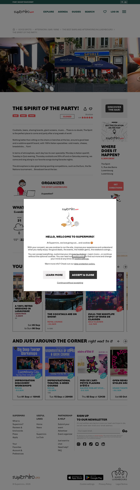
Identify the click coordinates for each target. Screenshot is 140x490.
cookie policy (78, 256)
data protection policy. (84, 263)
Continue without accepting (70, 282)
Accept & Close (83, 275)
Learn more (54, 275)
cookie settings (82, 259)
